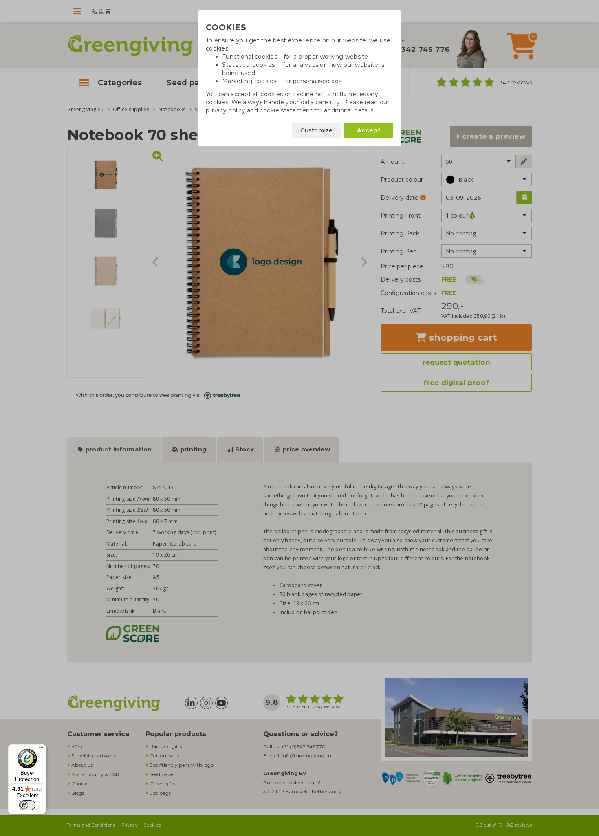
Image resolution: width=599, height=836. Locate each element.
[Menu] (41, 749)
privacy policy (225, 110)
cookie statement (286, 110)
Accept (369, 130)
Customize (316, 130)
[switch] (27, 805)
